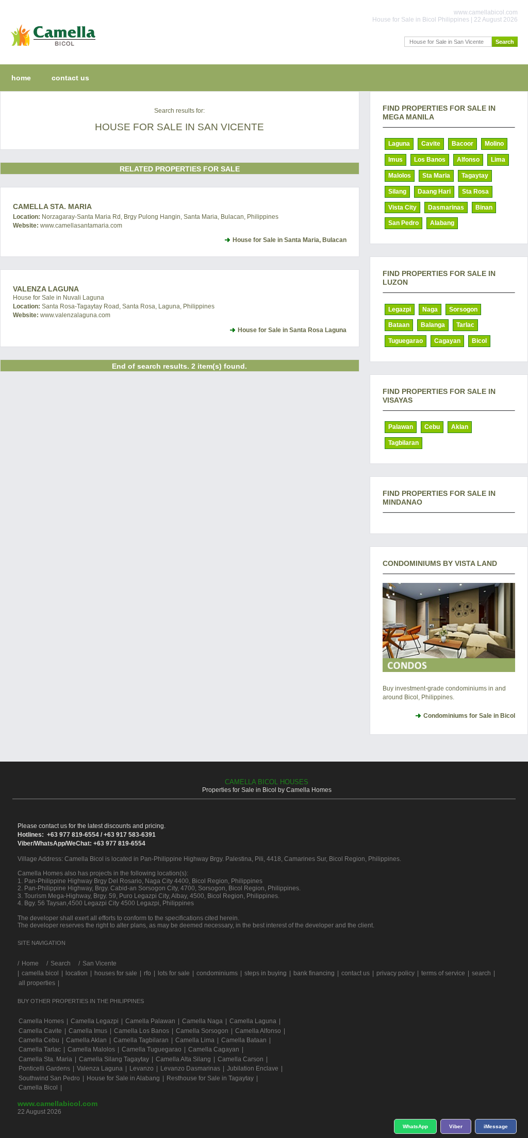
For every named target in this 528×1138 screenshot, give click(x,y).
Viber (456, 1126)
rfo (147, 973)
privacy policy (395, 973)
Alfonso (468, 159)
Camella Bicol (38, 1087)
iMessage (496, 1126)
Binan (483, 207)
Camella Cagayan (213, 1049)
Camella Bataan (244, 1040)
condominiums (217, 973)
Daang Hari (434, 191)
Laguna (399, 143)
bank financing (314, 973)
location (76, 973)
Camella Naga (202, 1021)
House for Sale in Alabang (123, 1078)
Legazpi (399, 309)
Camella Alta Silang (183, 1059)
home (21, 78)
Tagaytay (474, 175)
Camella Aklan (86, 1040)
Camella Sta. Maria (52, 206)
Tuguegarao (405, 340)
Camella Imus (88, 1030)
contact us (70, 78)
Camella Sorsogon (202, 1030)
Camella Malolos (91, 1049)
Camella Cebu (39, 1040)
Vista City (402, 207)
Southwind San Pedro (49, 1078)
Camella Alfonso (258, 1030)
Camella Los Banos (141, 1030)
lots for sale (174, 973)
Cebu (432, 426)
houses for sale (115, 973)
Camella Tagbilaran (141, 1040)
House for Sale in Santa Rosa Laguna (292, 330)
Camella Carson (240, 1059)
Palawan (400, 426)
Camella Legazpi (95, 1021)
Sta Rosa (475, 191)
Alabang (442, 223)
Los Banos (430, 159)
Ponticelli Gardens (44, 1068)
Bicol (479, 340)
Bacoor (462, 143)
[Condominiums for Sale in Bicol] (449, 627)
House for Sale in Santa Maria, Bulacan (289, 240)
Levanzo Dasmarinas (190, 1068)
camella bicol (40, 973)
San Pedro (403, 223)
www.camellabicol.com (57, 1103)
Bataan (398, 325)
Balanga (433, 325)
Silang (397, 191)
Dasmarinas (446, 207)
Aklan (459, 426)
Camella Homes (41, 1021)
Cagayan (447, 340)
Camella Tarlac (40, 1049)
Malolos (399, 175)
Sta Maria (436, 175)
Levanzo (141, 1068)
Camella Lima (194, 1040)
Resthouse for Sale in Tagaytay (210, 1078)
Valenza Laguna (46, 289)
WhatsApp (415, 1126)
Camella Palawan (150, 1021)
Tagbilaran (403, 442)
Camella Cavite (40, 1030)
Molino (494, 143)
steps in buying (265, 973)
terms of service (443, 973)
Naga (430, 309)
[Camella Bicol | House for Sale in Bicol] (51, 48)
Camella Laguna (252, 1021)
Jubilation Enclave (252, 1068)
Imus (395, 159)
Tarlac (465, 325)
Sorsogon (463, 309)
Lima (498, 159)
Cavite (430, 143)
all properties (37, 983)
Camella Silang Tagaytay (114, 1059)
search (481, 973)
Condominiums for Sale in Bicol (469, 715)
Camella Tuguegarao (152, 1049)
